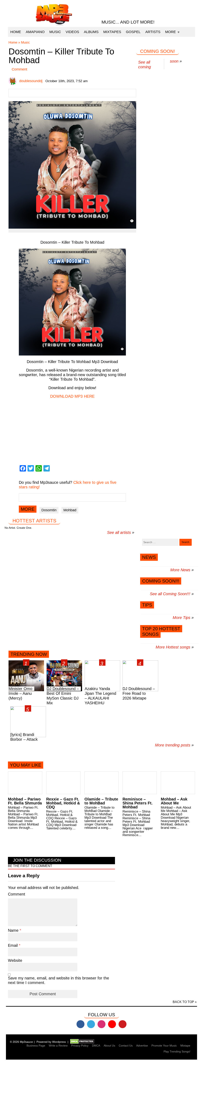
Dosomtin (48, 510)
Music (55, 32)
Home (15, 32)
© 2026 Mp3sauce (21, 1041)
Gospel (133, 32)
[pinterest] (122, 1024)
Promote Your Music (164, 1045)
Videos (72, 32)
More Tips (181, 617)
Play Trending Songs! (177, 1051)
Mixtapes (112, 32)
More (170, 32)
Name (14, 930)
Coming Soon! (157, 51)
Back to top (183, 1002)
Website (15, 960)
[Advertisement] (101, 1089)
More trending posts (174, 745)
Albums (91, 32)
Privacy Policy (79, 1045)
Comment (19, 69)
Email (13, 945)
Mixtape (185, 1045)
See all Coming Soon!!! (170, 594)
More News (180, 570)
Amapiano (35, 32)
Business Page (36, 1045)
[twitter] (91, 1024)
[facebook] (80, 1024)
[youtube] (112, 1024)
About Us (109, 1045)
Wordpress (59, 1041)
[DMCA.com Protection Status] (82, 1041)
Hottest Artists (34, 520)
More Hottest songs (173, 647)
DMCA (96, 1045)
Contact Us (126, 1045)
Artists (152, 32)
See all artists (119, 532)
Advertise (142, 1045)
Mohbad (69, 510)
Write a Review (58, 1045)
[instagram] (101, 1024)
